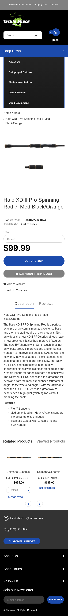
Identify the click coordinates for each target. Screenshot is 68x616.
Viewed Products (50, 441)
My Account (14, 4)
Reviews (46, 303)
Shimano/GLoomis (18, 471)
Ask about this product (35, 273)
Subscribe (55, 599)
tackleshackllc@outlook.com (26, 518)
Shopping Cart (40, 4)
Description (24, 303)
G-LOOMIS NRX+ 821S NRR (24, 478)
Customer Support (22, 541)
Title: (6, 232)
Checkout (54, 4)
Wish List (26, 4)
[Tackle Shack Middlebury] (16, 26)
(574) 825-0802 (18, 529)
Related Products (17, 441)
